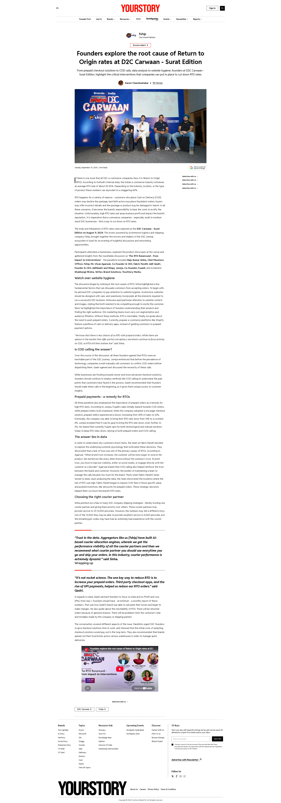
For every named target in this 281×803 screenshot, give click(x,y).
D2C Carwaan (83, 709)
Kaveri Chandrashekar (137, 83)
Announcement (139, 45)
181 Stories (158, 83)
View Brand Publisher (147, 37)
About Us (134, 789)
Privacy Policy (153, 789)
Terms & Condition (168, 789)
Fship (101, 709)
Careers (143, 789)
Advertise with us (119, 702)
